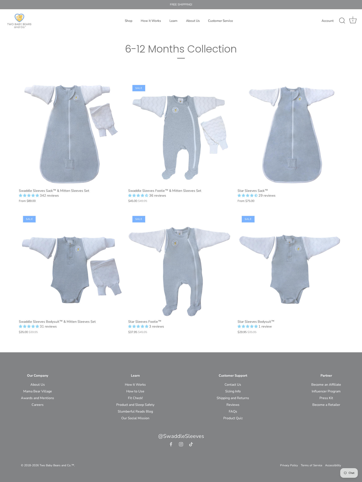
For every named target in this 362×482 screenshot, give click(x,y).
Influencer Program (326, 391)
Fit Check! (135, 398)
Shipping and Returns (233, 398)
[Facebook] (171, 444)
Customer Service (220, 21)
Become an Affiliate (326, 384)
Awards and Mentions (37, 398)
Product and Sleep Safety (135, 404)
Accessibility (333, 465)
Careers (38, 404)
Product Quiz (233, 418)
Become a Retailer (326, 404)
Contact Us (233, 384)
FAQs (233, 411)
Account (328, 21)
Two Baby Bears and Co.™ (57, 465)
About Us (193, 21)
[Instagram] (181, 444)
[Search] (342, 20)
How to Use (135, 391)
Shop (128, 21)
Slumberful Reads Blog (135, 411)
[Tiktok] (191, 444)
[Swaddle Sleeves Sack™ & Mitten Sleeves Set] (71, 133)
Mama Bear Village (37, 391)
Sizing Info (233, 391)
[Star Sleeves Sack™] (290, 133)
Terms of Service (311, 465)
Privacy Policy (289, 465)
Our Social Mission (135, 418)
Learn (173, 21)
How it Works (151, 21)
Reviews (232, 404)
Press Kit (326, 398)
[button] (29, 195)
